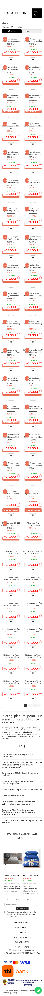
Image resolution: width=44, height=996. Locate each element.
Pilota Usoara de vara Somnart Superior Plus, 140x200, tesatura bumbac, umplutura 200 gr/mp (33, 40)
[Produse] (36, 11)
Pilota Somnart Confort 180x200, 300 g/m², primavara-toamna (33, 604)
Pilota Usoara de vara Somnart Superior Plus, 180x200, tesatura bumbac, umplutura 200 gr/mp (33, 464)
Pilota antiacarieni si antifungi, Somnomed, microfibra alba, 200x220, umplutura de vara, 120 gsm (11, 379)
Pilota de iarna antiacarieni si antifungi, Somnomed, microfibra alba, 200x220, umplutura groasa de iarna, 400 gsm (11, 351)
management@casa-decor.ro (23, 950)
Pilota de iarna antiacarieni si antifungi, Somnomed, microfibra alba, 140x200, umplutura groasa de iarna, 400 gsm (33, 294)
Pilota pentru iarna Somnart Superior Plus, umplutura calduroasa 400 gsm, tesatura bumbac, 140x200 (11, 407)
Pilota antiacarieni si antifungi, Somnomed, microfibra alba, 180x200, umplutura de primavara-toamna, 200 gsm (11, 40)
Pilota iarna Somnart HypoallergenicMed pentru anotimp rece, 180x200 (33, 153)
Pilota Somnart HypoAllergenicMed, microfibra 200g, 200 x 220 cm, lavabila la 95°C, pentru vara (33, 492)
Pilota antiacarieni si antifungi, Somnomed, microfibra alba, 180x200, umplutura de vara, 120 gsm (11, 68)
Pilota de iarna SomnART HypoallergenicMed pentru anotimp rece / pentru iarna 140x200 (33, 351)
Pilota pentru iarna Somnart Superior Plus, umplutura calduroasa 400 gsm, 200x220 (11, 124)
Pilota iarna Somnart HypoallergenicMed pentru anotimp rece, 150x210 (11, 181)
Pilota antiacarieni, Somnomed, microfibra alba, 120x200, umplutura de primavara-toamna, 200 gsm (33, 436)
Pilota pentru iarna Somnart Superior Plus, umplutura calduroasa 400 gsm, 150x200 (33, 124)
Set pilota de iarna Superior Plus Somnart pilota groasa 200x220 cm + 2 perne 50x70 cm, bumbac (33, 407)
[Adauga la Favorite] (11, 59)
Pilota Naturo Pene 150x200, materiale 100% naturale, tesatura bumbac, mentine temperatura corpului (11, 578)
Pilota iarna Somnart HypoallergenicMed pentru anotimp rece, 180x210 (11, 266)
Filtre (13, 31)
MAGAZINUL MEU (21, 922)
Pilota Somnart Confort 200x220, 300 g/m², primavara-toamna (11, 630)
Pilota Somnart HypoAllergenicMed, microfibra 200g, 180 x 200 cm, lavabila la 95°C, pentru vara (33, 181)
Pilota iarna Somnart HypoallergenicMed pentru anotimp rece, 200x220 (11, 153)
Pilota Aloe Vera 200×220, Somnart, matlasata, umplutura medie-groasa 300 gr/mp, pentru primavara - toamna (33, 524)
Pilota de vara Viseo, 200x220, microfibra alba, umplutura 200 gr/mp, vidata (33, 682)
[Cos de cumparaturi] (34, 20)
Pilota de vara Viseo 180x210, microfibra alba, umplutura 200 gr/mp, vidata (11, 682)
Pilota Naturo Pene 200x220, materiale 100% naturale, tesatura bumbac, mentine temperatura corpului (11, 604)
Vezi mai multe (37, 741)
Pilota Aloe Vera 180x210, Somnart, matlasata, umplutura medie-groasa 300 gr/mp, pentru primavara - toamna (33, 552)
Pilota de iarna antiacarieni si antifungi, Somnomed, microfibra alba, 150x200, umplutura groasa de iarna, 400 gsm (11, 322)
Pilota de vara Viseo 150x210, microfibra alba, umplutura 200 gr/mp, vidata (11, 656)
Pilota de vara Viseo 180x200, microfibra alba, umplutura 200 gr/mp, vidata (33, 656)
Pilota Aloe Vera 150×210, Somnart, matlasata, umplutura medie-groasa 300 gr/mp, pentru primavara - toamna (11, 552)
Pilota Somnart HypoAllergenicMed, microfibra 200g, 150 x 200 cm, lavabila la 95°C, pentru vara (11, 209)
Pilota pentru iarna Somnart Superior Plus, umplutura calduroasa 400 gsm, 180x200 (11, 492)
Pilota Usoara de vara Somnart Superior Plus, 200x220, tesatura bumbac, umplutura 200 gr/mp (11, 464)
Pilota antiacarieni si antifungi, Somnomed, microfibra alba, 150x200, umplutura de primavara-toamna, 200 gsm (33, 266)
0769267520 (23, 947)
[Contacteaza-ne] (35, 15)
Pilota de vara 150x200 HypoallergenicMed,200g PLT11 (11, 524)
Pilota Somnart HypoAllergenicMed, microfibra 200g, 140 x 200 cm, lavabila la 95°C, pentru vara (33, 209)
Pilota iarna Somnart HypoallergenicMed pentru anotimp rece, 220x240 (11, 436)
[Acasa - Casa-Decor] (15, 13)
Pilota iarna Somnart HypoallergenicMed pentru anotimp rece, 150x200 (33, 238)
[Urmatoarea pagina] (38, 705)
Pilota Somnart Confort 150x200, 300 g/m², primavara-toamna (33, 630)
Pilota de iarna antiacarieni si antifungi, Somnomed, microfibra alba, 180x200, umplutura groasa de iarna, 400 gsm (33, 322)
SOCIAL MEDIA (21, 927)
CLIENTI (21, 932)
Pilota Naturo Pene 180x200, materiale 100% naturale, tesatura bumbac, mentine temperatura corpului (33, 578)
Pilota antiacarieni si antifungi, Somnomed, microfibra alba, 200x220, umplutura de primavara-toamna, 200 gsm (11, 294)
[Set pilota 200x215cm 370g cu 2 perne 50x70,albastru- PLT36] (31, 858)
